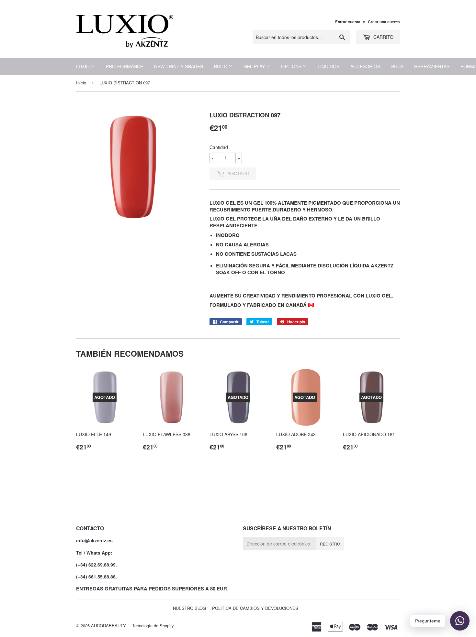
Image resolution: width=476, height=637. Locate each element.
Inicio (81, 83)
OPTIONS (292, 66)
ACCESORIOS (365, 66)
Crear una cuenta (384, 22)
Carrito (382, 37)
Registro (330, 543)
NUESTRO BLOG (189, 608)
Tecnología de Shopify (153, 625)
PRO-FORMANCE (124, 66)
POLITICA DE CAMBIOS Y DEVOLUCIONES (255, 608)
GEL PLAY (255, 66)
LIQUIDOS (328, 66)
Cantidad (219, 147)
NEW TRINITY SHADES (178, 66)
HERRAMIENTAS (431, 66)
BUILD (221, 66)
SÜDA (397, 66)
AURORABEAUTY (108, 625)
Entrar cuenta (347, 22)
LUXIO (83, 66)
